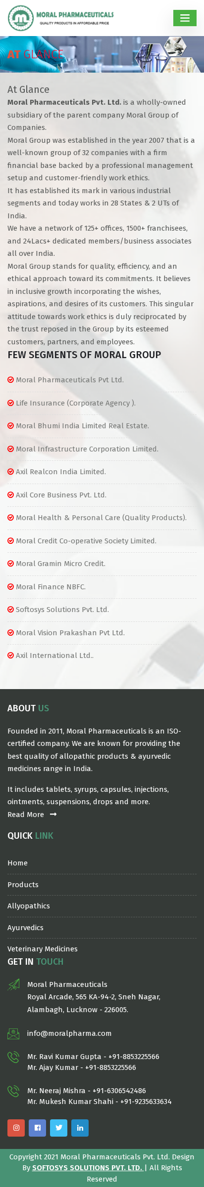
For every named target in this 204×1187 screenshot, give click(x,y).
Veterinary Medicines (42, 948)
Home (17, 863)
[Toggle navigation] (185, 18)
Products (23, 884)
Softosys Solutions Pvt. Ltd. (88, 1167)
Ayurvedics (25, 927)
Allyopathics (28, 905)
